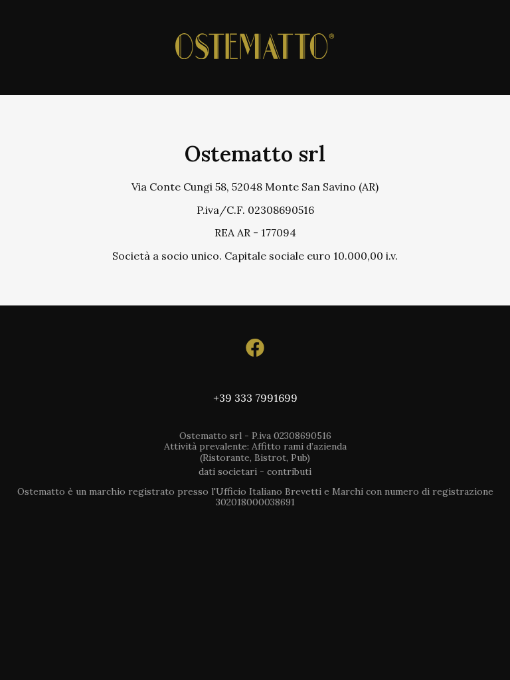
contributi (289, 471)
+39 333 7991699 (255, 397)
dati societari (228, 471)
